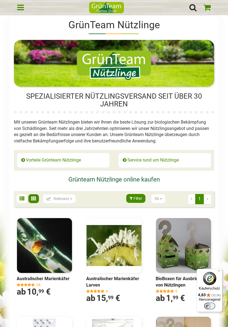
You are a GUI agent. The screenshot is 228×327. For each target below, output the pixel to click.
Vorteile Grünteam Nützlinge (53, 160)
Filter (137, 198)
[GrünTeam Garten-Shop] (106, 8)
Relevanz (61, 198)
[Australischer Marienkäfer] (44, 245)
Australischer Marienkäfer (43, 278)
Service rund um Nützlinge (153, 160)
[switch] (209, 306)
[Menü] (219, 272)
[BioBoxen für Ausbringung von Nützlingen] (183, 245)
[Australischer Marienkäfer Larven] (114, 245)
